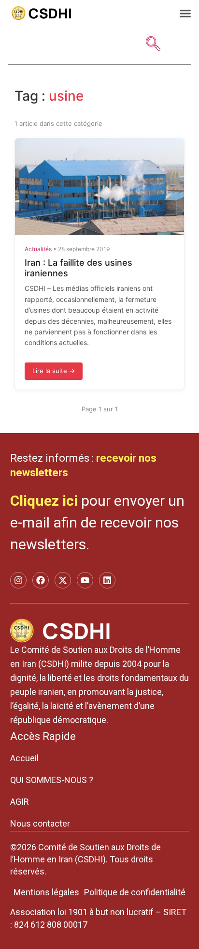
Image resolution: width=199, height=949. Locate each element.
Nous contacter (40, 823)
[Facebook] (40, 580)
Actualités (38, 249)
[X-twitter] (63, 580)
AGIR (19, 802)
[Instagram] (18, 580)
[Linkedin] (107, 580)
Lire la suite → (53, 371)
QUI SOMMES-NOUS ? (51, 780)
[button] (185, 13)
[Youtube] (85, 580)
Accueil (24, 758)
